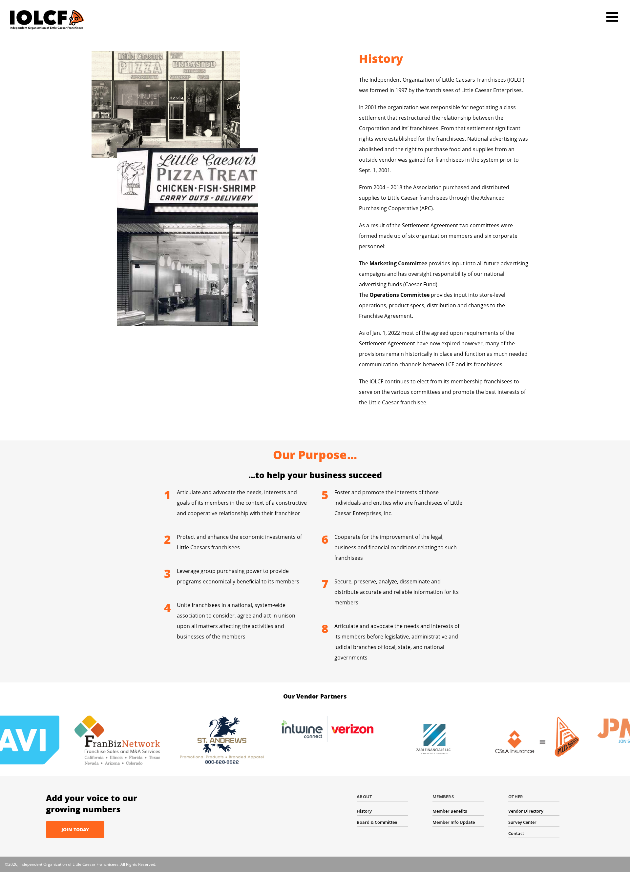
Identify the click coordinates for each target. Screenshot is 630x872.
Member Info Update (453, 822)
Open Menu (612, 17)
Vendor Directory (525, 811)
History (364, 811)
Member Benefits (449, 811)
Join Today (75, 829)
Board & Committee (377, 822)
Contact (516, 833)
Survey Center (522, 822)
